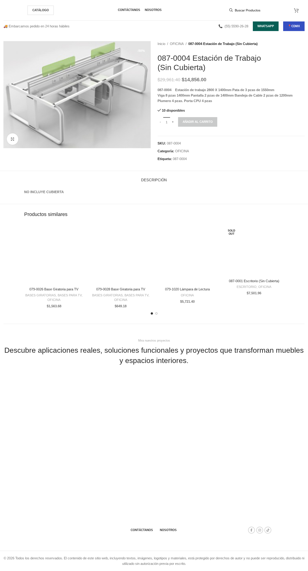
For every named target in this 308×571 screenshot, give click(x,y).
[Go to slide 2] (156, 313)
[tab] (154, 178)
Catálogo (40, 10)
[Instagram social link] (259, 530)
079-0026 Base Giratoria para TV (53, 289)
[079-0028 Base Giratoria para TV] (121, 255)
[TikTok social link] (267, 530)
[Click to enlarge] (12, 139)
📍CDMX (294, 26)
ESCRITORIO (246, 287)
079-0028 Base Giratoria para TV (120, 289)
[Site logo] (13, 10)
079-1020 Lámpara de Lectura (187, 289)
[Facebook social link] (251, 530)
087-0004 (180, 159)
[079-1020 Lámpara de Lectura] (187, 255)
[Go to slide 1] (152, 313)
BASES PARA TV (70, 295)
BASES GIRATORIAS (40, 295)
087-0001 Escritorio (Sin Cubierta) (254, 281)
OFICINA (177, 44)
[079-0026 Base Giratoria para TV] (54, 255)
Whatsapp (265, 26)
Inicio (161, 44)
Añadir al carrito (198, 122)
